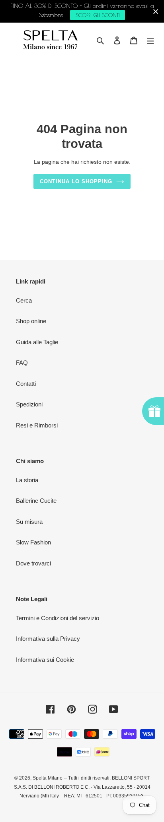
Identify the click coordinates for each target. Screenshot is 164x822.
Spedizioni (29, 404)
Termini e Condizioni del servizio (57, 618)
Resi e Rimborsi (37, 425)
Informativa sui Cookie (45, 659)
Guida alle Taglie (37, 342)
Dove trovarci (33, 563)
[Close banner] (155, 11)
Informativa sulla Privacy (48, 638)
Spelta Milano (47, 778)
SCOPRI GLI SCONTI (98, 15)
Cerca (24, 300)
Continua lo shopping (76, 181)
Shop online (31, 321)
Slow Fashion (33, 542)
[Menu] (150, 40)
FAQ (22, 362)
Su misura (29, 521)
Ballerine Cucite (36, 500)
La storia (27, 480)
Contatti (26, 383)
